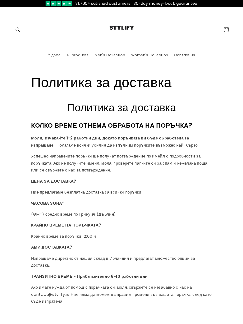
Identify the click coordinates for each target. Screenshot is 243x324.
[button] (18, 29)
